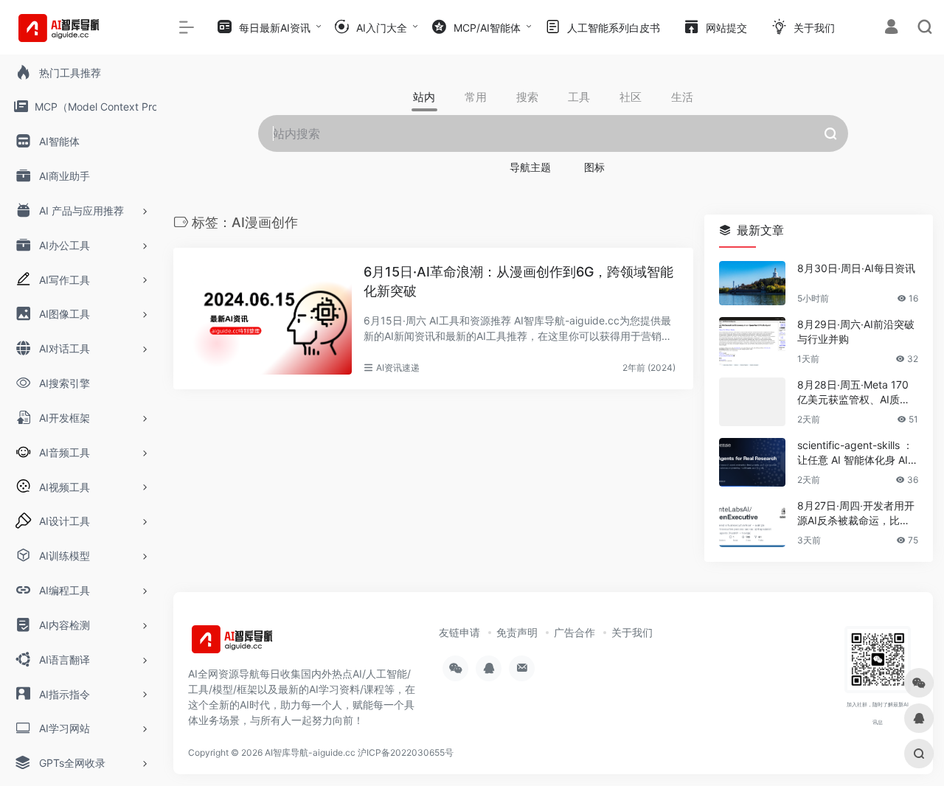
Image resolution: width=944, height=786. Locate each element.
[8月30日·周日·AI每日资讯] (752, 283)
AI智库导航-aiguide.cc (310, 752)
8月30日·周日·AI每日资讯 (856, 268)
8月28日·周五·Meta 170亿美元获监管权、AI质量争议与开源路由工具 (853, 392)
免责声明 (517, 632)
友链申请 (459, 632)
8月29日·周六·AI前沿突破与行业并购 (855, 331)
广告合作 (574, 632)
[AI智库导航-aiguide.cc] (254, 643)
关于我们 (632, 632)
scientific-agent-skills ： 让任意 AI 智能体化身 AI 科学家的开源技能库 (855, 453)
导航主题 (530, 167)
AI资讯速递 (398, 367)
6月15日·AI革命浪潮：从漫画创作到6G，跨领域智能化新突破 (518, 281)
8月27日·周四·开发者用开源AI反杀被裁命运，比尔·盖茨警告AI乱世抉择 (855, 513)
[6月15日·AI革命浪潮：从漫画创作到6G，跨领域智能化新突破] (270, 318)
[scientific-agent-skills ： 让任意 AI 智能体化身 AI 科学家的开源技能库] (752, 462)
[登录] (891, 28)
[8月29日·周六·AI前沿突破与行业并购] (752, 341)
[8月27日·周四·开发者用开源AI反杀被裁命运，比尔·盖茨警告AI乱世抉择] (752, 522)
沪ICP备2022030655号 (406, 752)
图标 (594, 167)
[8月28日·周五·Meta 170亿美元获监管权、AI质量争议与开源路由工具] (752, 402)
